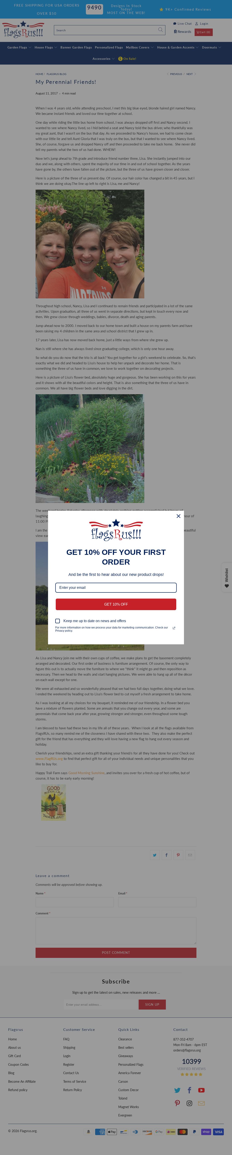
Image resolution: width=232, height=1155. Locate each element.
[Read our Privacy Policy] (174, 628)
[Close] (178, 516)
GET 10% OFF (116, 604)
